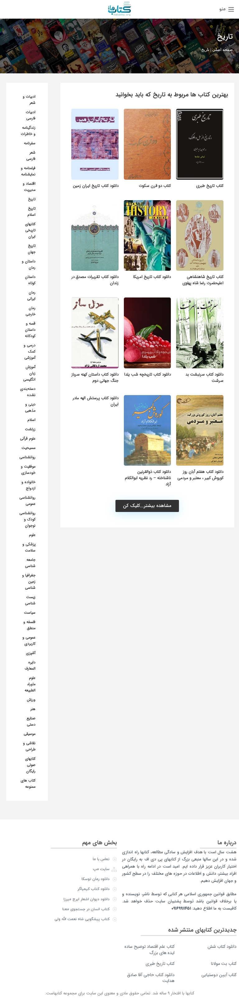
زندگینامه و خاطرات (28, 131)
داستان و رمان (28, 264)
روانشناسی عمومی (27, 501)
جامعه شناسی (30, 563)
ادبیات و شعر (29, 100)
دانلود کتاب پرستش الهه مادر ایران (96, 401)
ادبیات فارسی (30, 115)
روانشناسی (27, 457)
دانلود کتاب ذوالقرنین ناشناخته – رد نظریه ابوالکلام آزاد (148, 477)
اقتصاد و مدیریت (29, 187)
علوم (32, 535)
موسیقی (29, 734)
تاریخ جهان (31, 249)
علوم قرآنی (27, 438)
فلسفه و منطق (29, 625)
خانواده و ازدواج (28, 485)
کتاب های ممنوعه (28, 783)
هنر (32, 709)
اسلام (31, 420)
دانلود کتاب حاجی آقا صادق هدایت (151, 977)
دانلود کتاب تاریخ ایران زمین (96, 185)
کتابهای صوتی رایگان (30, 765)
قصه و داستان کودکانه (30, 329)
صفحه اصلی (222, 49)
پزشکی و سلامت (28, 547)
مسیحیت (28, 448)
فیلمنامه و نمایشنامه (28, 171)
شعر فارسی (30, 156)
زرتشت (30, 429)
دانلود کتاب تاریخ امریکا (152, 277)
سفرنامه (29, 143)
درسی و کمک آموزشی (29, 351)
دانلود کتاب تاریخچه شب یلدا (147, 374)
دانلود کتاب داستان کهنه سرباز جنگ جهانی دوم (95, 377)
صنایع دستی (31, 721)
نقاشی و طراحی (29, 746)
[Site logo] (119, 9)
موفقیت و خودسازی (28, 469)
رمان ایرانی (31, 295)
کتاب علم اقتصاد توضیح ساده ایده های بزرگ (149, 949)
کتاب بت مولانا (224, 963)
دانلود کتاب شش (222, 946)
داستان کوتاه (30, 280)
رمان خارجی (30, 311)
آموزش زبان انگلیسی (29, 373)
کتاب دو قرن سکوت (155, 185)
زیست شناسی (30, 600)
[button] (147, 506)
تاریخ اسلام (31, 211)
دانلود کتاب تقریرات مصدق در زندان (95, 280)
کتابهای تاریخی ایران (30, 230)
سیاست (29, 612)
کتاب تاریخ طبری (209, 185)
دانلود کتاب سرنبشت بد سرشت (204, 377)
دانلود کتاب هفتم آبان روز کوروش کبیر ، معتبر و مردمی (200, 474)
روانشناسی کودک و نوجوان (27, 519)
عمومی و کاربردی (28, 640)
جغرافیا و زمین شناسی (28, 581)
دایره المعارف (30, 665)
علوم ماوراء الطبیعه (30, 684)
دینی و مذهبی (30, 407)
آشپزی (30, 653)
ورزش (31, 700)
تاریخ (31, 199)
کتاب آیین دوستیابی (219, 974)
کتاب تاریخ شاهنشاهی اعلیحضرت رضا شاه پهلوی (202, 280)
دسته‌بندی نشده (27, 392)
